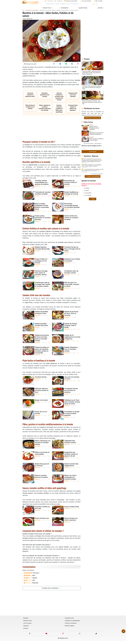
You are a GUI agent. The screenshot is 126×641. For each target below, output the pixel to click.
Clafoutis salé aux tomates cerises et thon (41, 390)
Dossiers (64, 8)
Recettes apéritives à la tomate (44, 94)
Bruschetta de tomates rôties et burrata (70, 182)
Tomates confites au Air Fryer (42, 507)
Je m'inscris (92, 151)
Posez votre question (93, 176)
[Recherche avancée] (96, 4)
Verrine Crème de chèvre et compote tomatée (71, 217)
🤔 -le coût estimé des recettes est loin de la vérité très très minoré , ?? (92, 170)
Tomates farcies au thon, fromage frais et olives (72, 249)
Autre (99, 8)
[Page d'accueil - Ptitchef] (23, 10)
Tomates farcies (41, 377)
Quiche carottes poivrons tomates (41, 476)
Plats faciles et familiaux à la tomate (30, 106)
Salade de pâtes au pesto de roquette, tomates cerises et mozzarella (42, 350)
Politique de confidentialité (72, 620)
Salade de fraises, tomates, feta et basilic (70, 325)
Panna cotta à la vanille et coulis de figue (96, 139)
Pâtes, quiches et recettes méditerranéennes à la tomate (45, 107)
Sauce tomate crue (42, 518)
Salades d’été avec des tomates (72, 94)
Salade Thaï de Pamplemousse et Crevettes (94, 128)
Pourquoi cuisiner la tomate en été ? (30, 94)
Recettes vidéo (27, 620)
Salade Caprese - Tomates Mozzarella (42, 248)
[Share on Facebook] (54, 63)
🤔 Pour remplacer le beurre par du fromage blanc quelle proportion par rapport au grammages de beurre (92, 160)
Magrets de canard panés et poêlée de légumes (96, 133)
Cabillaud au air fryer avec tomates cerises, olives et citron (72, 402)
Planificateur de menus (92, 118)
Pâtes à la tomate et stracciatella (42, 453)
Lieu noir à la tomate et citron (71, 378)
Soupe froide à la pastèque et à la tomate (41, 261)
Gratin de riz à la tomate (41, 412)
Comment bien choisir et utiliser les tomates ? (73, 107)
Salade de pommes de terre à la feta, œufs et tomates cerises (42, 338)
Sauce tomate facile (71, 507)
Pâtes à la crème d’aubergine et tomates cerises (70, 477)
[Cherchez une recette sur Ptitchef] (93, 3)
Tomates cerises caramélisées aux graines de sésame (42, 182)
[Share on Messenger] (60, 63)
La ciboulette (87, 193)
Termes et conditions (71, 623)
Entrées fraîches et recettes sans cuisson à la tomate (59, 96)
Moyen (34, 578)
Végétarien (59, 1)
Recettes (47, 8)
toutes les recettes (50, 588)
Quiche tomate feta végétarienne (71, 465)
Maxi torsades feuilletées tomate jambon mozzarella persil (42, 206)
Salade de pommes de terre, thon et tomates (71, 313)
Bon (33, 575)
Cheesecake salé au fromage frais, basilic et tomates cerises (42, 284)
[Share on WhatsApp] (66, 63)
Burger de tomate (41, 400)
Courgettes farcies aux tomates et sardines (71, 390)
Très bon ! (35, 573)
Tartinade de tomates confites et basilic (43, 193)
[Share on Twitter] (72, 63)
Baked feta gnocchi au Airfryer (42, 465)
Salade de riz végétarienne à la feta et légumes (72, 337)
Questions (82, 8)
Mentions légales (69, 625)
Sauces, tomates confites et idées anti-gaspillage (59, 108)
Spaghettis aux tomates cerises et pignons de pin (71, 454)
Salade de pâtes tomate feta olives (41, 324)
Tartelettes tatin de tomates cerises (71, 272)
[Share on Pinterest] (77, 63)
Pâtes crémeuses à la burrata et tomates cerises (42, 442)
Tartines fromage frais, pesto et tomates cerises (41, 273)
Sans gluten (50, 1)
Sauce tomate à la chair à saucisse (70, 519)
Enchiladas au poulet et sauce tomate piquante (71, 413)
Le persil (86, 190)
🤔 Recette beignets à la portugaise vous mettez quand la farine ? (91, 165)
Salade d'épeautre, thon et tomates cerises (71, 349)
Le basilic (86, 188)
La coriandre (87, 195)
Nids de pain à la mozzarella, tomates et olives (71, 284)
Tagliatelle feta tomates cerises (70, 441)
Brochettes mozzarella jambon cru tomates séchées (72, 205)
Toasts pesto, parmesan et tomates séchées (43, 217)
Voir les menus (89, 143)
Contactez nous (69, 618)
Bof (33, 580)
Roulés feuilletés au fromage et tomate (71, 193)
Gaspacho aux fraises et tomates (72, 260)
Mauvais (35, 583)
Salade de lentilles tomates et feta (41, 312)
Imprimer (98, 143)
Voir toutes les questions (97, 173)
